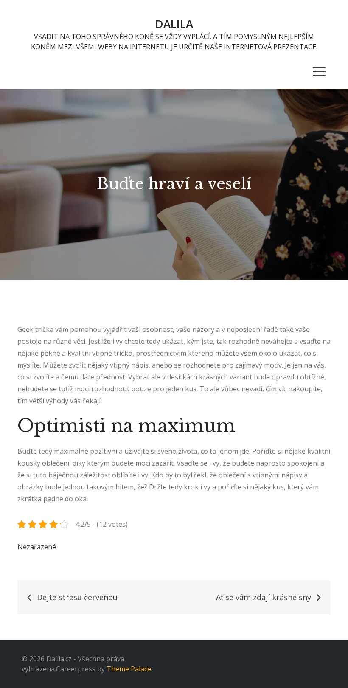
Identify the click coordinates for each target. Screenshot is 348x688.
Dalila (174, 23)
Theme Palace (129, 669)
